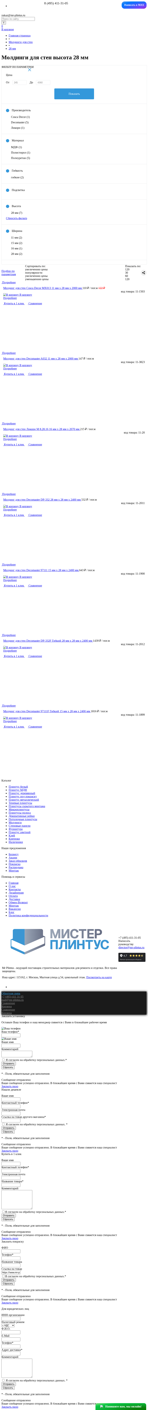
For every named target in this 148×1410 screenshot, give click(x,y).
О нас (12, 886)
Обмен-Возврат (18, 902)
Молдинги (15, 822)
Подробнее (10, 298)
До (31, 82)
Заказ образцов (18, 860)
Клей (12, 835)
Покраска (14, 864)
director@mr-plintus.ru (131, 947)
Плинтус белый (18, 786)
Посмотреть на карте (99, 977)
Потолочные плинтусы (23, 819)
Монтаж (14, 870)
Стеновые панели (20, 825)
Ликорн (17, 127)
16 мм (16, 248)
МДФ (16, 147)
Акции (13, 857)
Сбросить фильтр (16, 218)
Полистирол (20, 152)
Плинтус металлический (24, 799)
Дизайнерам (16, 892)
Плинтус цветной (20, 832)
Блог (11, 912)
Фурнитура (16, 829)
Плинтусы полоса (20, 812)
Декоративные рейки (22, 815)
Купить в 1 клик (14, 303)
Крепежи (14, 838)
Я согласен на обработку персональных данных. (36, 1059)
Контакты (15, 889)
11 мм (16, 237)
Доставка (14, 899)
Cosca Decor (20, 116)
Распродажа (16, 867)
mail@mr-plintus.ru (12, 999)
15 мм (16, 243)
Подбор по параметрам (8, 272)
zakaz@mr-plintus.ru (13, 15)
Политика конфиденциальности (28, 915)
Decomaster (20, 122)
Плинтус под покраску (23, 796)
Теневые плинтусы (20, 802)
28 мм (16, 212)
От (7, 82)
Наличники (16, 842)
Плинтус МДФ (18, 789)
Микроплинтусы (19, 809)
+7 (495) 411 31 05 (12, 996)
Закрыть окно (9, 1086)
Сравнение (35, 303)
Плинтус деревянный (22, 793)
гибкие (17, 177)
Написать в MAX (134, 5)
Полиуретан (20, 158)
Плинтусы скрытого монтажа (27, 806)
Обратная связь (10, 993)
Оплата (13, 895)
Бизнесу (14, 854)
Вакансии (15, 908)
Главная (13, 882)
